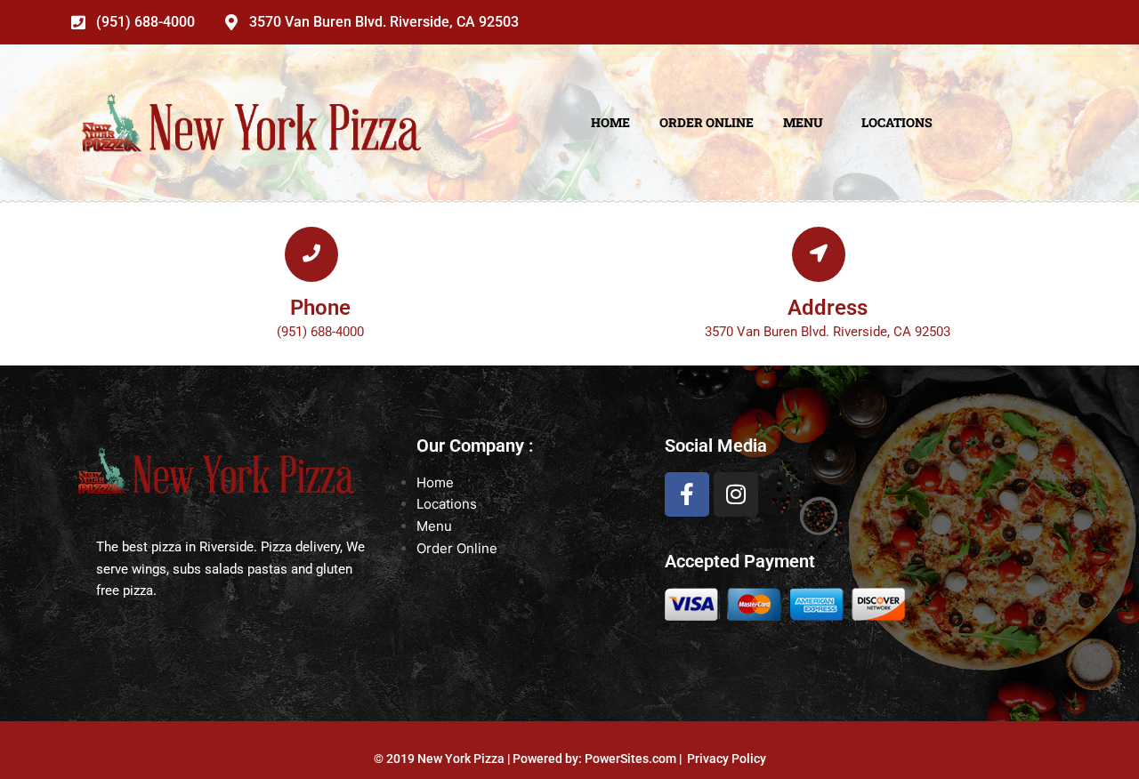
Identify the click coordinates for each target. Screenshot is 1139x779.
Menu (803, 122)
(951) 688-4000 (145, 22)
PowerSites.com (630, 758)
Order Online (706, 122)
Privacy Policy (726, 758)
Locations (897, 122)
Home (610, 122)
